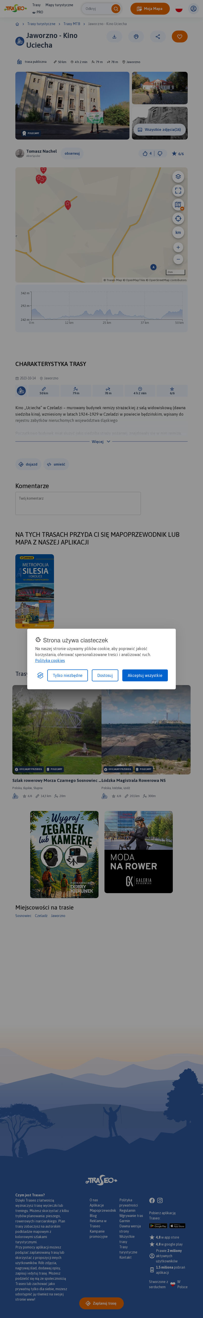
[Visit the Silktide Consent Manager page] (40, 675)
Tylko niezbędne (67, 675)
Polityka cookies (50, 660)
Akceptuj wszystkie (145, 675)
